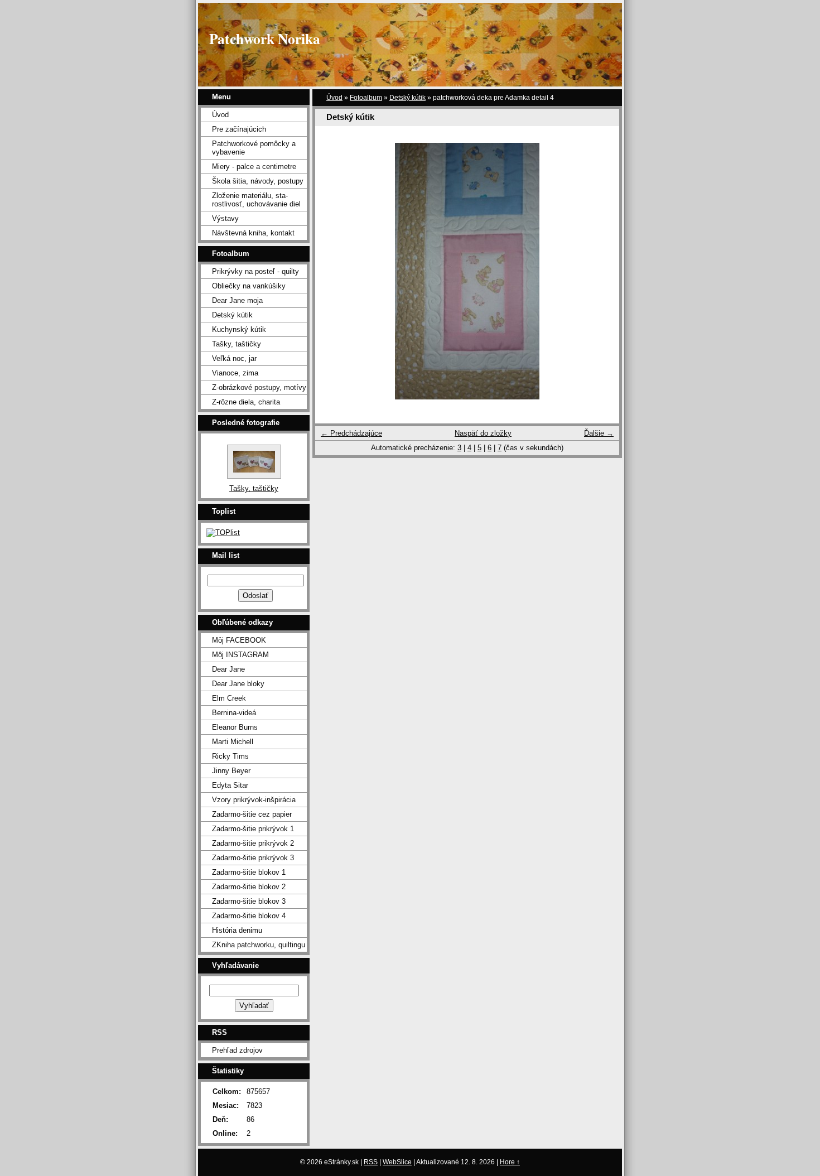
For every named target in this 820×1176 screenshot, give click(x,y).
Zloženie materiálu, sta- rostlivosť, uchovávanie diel (256, 199)
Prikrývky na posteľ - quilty (255, 271)
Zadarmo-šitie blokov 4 (249, 916)
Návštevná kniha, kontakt (253, 233)
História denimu (237, 930)
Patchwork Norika (264, 38)
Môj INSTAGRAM (240, 654)
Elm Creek (229, 698)
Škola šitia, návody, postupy (257, 181)
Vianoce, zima (235, 373)
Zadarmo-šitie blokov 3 (249, 901)
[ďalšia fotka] (601, 271)
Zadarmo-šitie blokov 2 (249, 887)
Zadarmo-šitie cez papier (252, 814)
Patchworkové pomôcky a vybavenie (254, 147)
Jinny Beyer (231, 771)
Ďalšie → (599, 433)
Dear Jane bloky (238, 683)
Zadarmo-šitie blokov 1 (249, 872)
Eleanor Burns (235, 727)
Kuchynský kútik (239, 329)
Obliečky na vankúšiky (249, 286)
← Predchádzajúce (351, 433)
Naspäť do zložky (483, 433)
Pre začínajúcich (239, 129)
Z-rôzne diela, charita (246, 402)
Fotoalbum (366, 97)
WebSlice (397, 1162)
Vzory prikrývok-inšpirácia (254, 800)
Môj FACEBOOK (239, 640)
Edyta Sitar (230, 785)
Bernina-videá (234, 713)
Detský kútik (407, 97)
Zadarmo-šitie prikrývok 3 (253, 858)
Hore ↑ (510, 1162)
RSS (371, 1162)
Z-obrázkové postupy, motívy (259, 387)
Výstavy (225, 218)
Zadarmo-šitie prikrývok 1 (253, 829)
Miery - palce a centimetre (254, 166)
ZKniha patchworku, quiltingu (258, 945)
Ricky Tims (230, 756)
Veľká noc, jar (234, 358)
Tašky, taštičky (236, 344)
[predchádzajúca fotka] (333, 271)
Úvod (334, 97)
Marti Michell (232, 742)
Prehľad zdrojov (237, 1050)
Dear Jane (228, 669)
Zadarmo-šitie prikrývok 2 (253, 843)
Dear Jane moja (237, 300)
